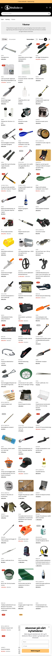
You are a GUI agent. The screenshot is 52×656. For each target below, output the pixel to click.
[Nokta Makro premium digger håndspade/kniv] (26, 48)
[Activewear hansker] (43, 222)
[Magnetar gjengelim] (26, 199)
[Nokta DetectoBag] (26, 551)
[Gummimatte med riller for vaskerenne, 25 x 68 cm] (26, 574)
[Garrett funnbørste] (8, 640)
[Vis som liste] (49, 39)
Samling (7, 19)
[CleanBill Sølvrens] (43, 462)
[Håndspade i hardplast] (43, 352)
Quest (2, 270)
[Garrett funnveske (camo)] (43, 112)
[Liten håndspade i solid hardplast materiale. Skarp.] (43, 308)
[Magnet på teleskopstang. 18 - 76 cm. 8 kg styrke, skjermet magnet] (8, 199)
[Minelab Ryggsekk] (26, 619)
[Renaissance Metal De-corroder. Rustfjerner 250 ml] (43, 530)
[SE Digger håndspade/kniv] (43, 48)
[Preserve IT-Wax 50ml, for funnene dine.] (8, 485)
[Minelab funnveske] (26, 112)
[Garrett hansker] (8, 507)
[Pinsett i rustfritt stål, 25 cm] (8, 551)
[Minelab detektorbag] (26, 352)
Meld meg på (35, 651)
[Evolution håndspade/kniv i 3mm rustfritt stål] (8, 286)
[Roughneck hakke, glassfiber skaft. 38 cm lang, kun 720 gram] (8, 178)
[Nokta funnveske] (43, 69)
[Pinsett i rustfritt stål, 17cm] (43, 374)
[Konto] (47, 7)
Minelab (20, 119)
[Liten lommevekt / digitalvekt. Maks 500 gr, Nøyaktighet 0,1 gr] (8, 69)
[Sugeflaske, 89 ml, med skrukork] (26, 91)
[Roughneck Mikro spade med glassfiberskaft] (26, 178)
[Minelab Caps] (26, 462)
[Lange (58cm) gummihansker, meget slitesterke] (8, 155)
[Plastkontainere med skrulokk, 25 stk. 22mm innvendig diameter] (43, 395)
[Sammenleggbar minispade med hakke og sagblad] (8, 133)
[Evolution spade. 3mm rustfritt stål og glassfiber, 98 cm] (26, 155)
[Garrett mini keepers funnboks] (43, 485)
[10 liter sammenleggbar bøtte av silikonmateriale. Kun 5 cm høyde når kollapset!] (8, 462)
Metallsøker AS (22, 76)
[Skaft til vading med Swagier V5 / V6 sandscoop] (8, 530)
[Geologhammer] (8, 48)
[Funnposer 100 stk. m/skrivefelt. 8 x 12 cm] (26, 69)
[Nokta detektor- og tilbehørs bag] (26, 308)
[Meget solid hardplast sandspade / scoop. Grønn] (43, 178)
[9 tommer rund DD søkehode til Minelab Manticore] (26, 263)
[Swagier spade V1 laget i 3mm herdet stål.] (26, 596)
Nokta (19, 55)
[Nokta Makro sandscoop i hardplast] (8, 242)
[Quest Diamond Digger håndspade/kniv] (8, 263)
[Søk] (49, 13)
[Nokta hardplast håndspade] (43, 199)
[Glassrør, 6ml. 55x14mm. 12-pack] (8, 112)
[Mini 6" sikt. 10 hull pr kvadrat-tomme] (8, 574)
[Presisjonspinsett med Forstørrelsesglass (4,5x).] (43, 596)
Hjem (2, 19)
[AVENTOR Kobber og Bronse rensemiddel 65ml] (43, 574)
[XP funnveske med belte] (8, 222)
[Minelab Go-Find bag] (8, 329)
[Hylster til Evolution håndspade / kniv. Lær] (26, 418)
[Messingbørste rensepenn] (8, 418)
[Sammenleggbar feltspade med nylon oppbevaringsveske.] (8, 374)
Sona (2, 55)
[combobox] (26, 13)
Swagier (38, 446)
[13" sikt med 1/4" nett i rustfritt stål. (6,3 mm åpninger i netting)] (26, 374)
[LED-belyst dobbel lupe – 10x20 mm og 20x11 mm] (26, 242)
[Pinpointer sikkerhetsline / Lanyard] (8, 352)
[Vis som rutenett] (45, 39)
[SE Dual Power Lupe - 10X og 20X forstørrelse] (43, 242)
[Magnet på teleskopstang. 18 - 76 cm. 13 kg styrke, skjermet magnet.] (26, 439)
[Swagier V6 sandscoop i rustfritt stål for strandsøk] (26, 485)
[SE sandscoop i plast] (26, 530)
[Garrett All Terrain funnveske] (26, 286)
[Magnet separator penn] (26, 222)
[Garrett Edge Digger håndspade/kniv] (8, 91)
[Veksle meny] (2, 7)
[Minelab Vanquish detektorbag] (43, 286)
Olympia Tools (39, 98)
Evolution (21, 162)
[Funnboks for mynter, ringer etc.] (43, 133)
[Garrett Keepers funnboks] (26, 395)
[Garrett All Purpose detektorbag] (43, 418)
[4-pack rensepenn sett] (8, 395)
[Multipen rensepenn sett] (8, 619)
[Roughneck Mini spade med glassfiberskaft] (43, 91)
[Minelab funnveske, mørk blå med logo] (26, 329)
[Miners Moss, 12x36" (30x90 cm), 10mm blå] (8, 439)
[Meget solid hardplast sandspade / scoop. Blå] (26, 133)
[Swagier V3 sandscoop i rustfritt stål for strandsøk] (43, 619)
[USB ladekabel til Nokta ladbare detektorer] (8, 308)
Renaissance (39, 537)
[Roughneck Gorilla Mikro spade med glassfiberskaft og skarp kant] (43, 329)
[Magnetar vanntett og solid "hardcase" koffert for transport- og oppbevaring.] (43, 155)
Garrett (3, 98)
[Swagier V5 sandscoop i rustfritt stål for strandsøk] (43, 507)
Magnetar (38, 162)
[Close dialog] (49, 627)
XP (1, 229)
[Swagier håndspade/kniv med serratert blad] (43, 439)
